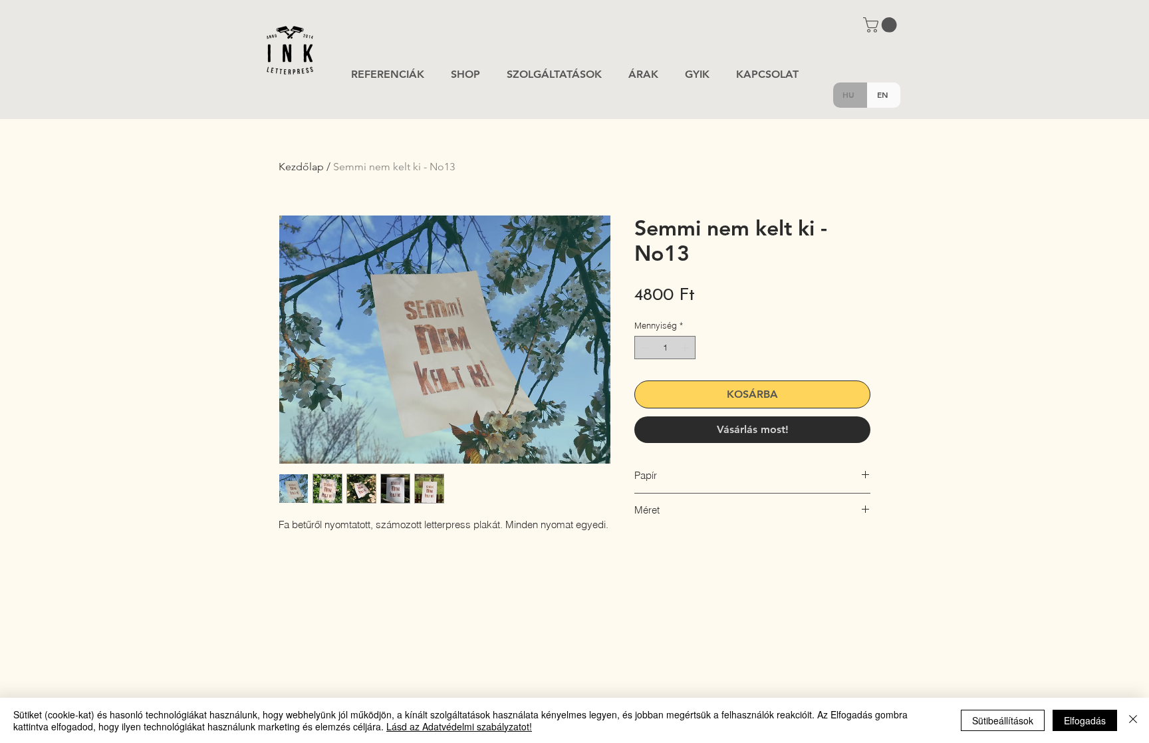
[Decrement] (644, 348)
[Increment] (686, 348)
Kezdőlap (301, 166)
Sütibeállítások (1002, 720)
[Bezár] (1133, 720)
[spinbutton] (665, 348)
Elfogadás (1085, 720)
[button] (881, 25)
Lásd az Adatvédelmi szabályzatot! (459, 726)
